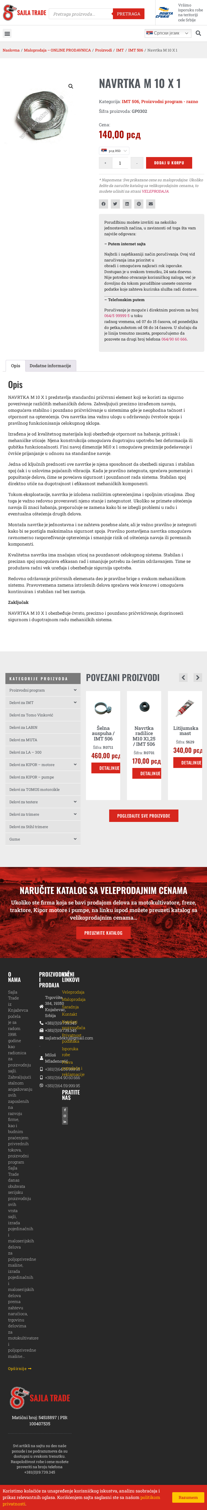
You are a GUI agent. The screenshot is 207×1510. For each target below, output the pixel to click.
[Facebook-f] (65, 1110)
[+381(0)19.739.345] (39, 1023)
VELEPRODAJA (155, 191)
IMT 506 (135, 50)
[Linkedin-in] (65, 1122)
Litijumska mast (164, 731)
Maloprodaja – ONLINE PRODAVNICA (57, 50)
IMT (120, 50)
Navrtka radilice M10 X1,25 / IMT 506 (123, 736)
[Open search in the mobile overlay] (96, 13)
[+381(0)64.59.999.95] (39, 1069)
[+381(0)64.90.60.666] (39, 1077)
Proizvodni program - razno (169, 101)
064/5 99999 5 (117, 315)
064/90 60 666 (174, 339)
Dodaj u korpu (169, 162)
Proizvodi (103, 50)
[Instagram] (65, 1116)
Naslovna (11, 50)
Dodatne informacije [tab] (50, 365)
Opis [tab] (15, 365)
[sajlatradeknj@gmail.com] (39, 1038)
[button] (7, 33)
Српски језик (166, 33)
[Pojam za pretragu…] (198, 33)
